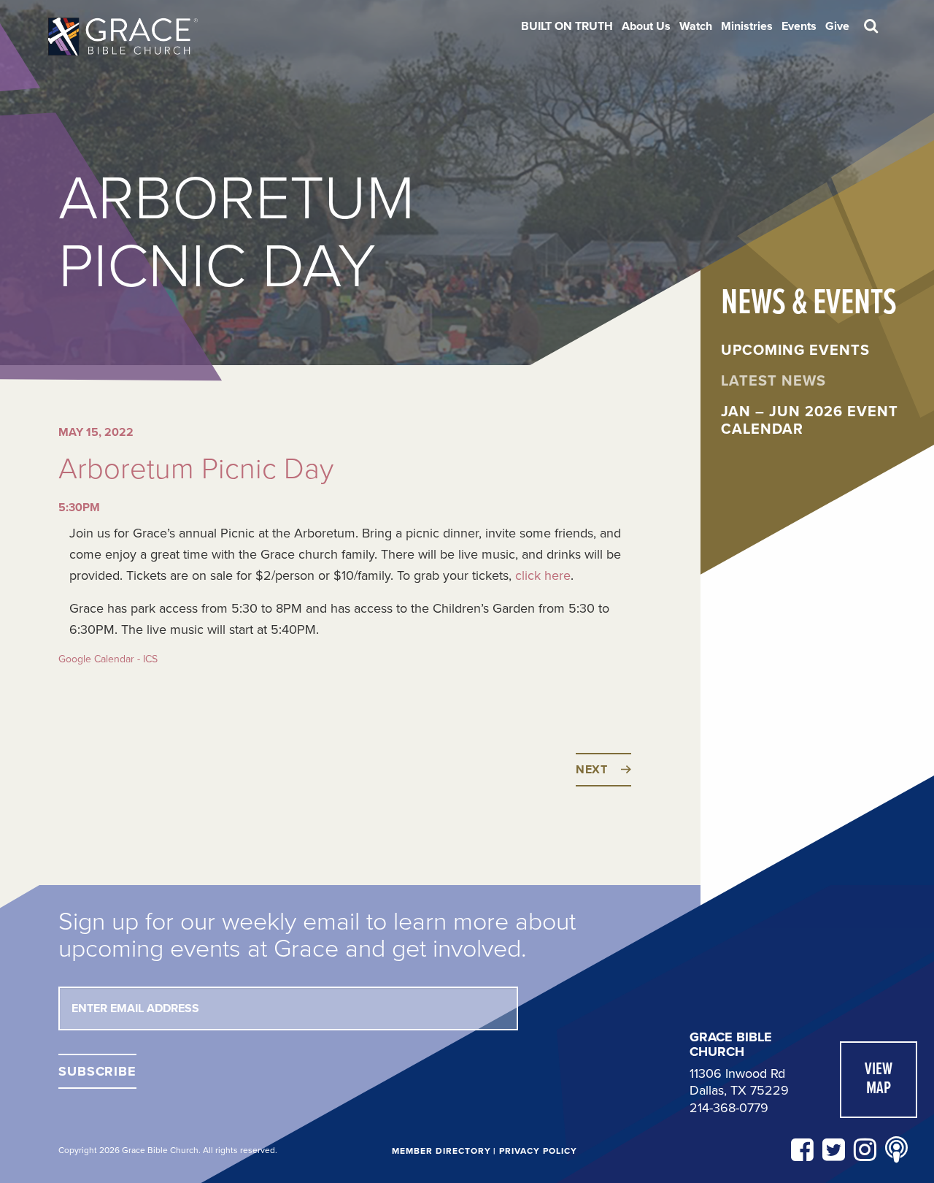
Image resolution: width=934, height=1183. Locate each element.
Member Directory (441, 1151)
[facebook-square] (802, 1150)
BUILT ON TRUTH (567, 26)
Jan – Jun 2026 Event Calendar (809, 420)
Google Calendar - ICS (108, 659)
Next (592, 769)
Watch (695, 26)
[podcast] (896, 1150)
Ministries (747, 26)
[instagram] (865, 1150)
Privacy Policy (537, 1151)
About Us (646, 26)
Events (799, 26)
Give (837, 26)
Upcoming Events (795, 350)
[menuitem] (567, 26)
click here (543, 575)
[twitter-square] (833, 1150)
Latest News (773, 381)
